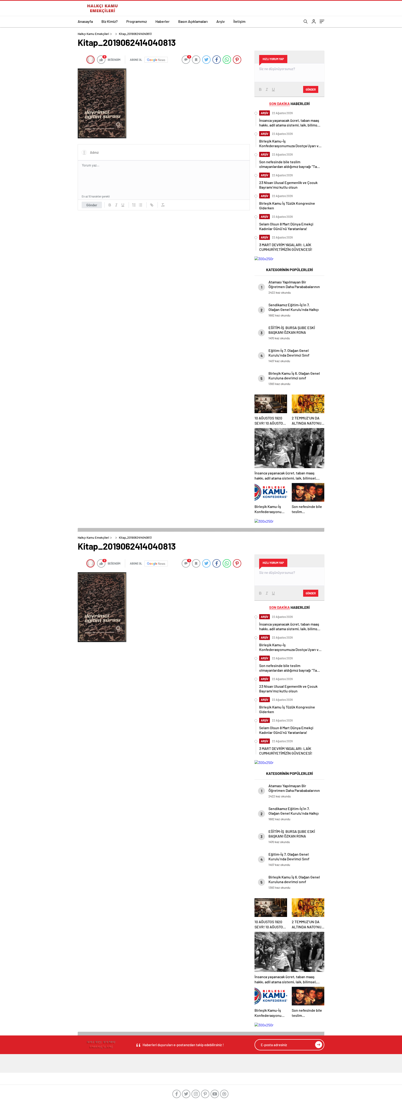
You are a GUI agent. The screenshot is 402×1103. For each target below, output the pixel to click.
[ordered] (134, 205)
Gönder (91, 205)
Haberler (162, 21)
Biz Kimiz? (109, 21)
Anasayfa (85, 21)
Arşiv (220, 21)
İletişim (239, 21)
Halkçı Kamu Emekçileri (93, 34)
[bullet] (140, 205)
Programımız (136, 21)
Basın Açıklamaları (193, 21)
